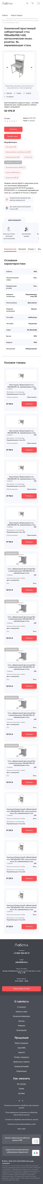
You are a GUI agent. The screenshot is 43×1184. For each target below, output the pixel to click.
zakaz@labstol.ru (21, 962)
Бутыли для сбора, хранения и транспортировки (9, 236)
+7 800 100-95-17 (21, 953)
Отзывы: (7, 118)
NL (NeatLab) (31, 121)
